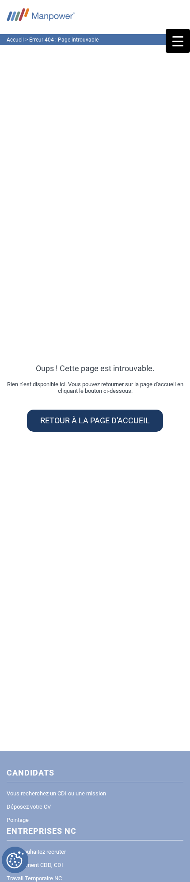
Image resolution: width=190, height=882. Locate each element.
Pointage (18, 820)
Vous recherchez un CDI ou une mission (56, 793)
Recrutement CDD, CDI (35, 865)
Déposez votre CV (29, 806)
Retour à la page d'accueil (95, 420)
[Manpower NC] (41, 14)
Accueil (15, 40)
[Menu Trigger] (178, 41)
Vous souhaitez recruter (36, 851)
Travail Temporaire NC (34, 878)
